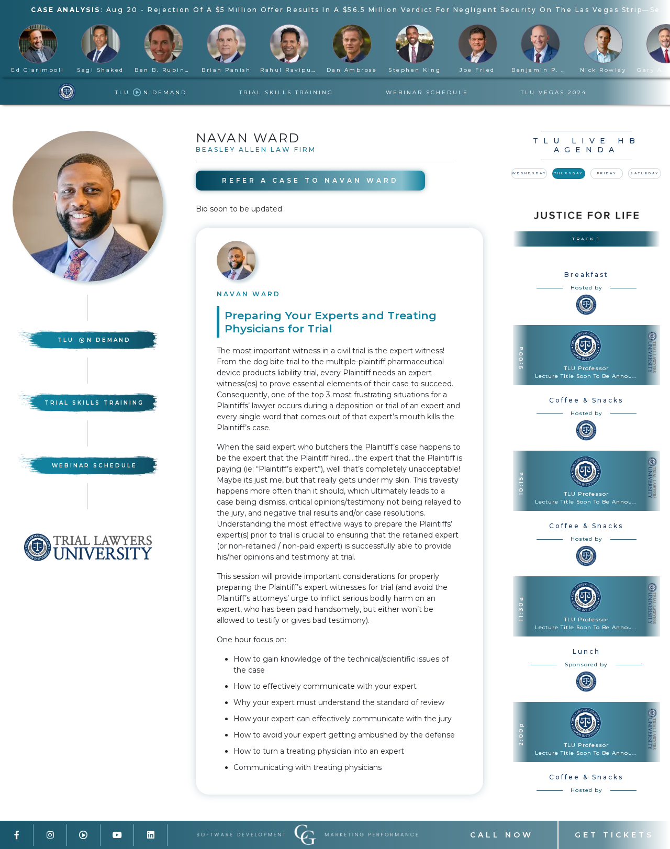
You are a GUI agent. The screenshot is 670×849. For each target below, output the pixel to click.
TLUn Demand (94, 340)
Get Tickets (614, 835)
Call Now (501, 835)
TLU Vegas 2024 (554, 92)
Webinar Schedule (427, 92)
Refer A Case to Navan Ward (310, 180)
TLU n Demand (151, 92)
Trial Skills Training (286, 92)
